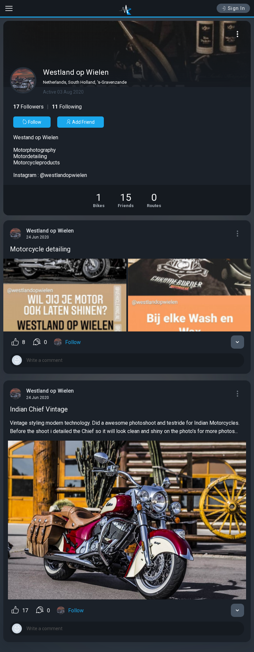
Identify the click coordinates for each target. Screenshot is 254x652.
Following (67, 107)
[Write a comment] (127, 360)
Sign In (236, 8)
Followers (28, 107)
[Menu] (237, 34)
